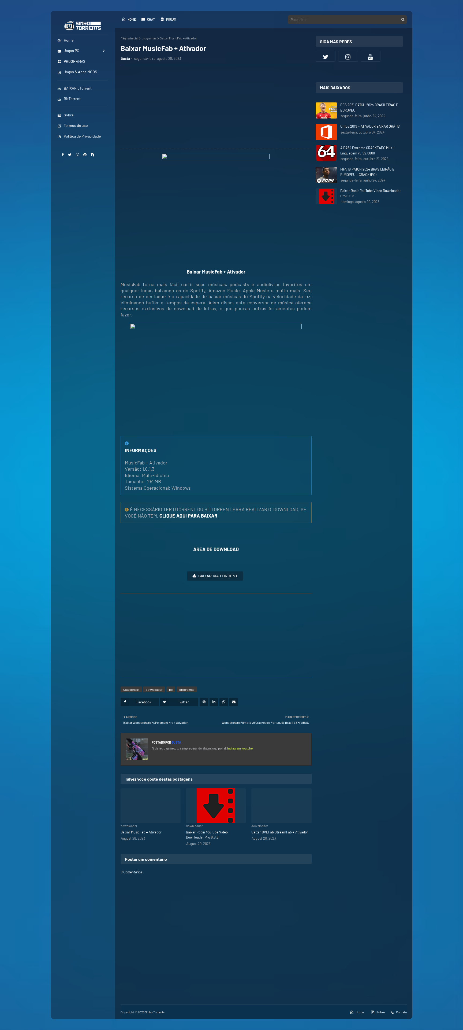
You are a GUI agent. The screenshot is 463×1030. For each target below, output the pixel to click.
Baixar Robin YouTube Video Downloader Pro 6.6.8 (207, 835)
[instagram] (77, 154)
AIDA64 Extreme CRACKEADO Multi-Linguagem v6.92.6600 (367, 150)
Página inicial (129, 38)
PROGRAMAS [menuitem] (74, 61)
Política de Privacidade (82, 136)
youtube (247, 748)
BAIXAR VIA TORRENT (218, 576)
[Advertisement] (218, 107)
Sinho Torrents (155, 1012)
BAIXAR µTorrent (78, 88)
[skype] (92, 154)
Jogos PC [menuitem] (71, 50)
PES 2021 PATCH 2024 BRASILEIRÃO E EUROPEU (369, 107)
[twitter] (70, 154)
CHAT (151, 19)
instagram (234, 748)
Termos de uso (76, 125)
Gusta (125, 58)
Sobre (68, 115)
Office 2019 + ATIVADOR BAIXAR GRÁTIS (370, 126)
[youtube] (370, 56)
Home (132, 19)
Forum (171, 19)
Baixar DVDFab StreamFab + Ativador (279, 832)
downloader (154, 689)
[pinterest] (85, 154)
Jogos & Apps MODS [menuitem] (80, 71)
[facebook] (63, 154)
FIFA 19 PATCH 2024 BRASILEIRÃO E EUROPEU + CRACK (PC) (367, 172)
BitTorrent (72, 98)
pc (171, 689)
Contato (401, 1012)
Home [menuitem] (68, 40)
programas (148, 38)
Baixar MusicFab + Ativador (141, 832)
